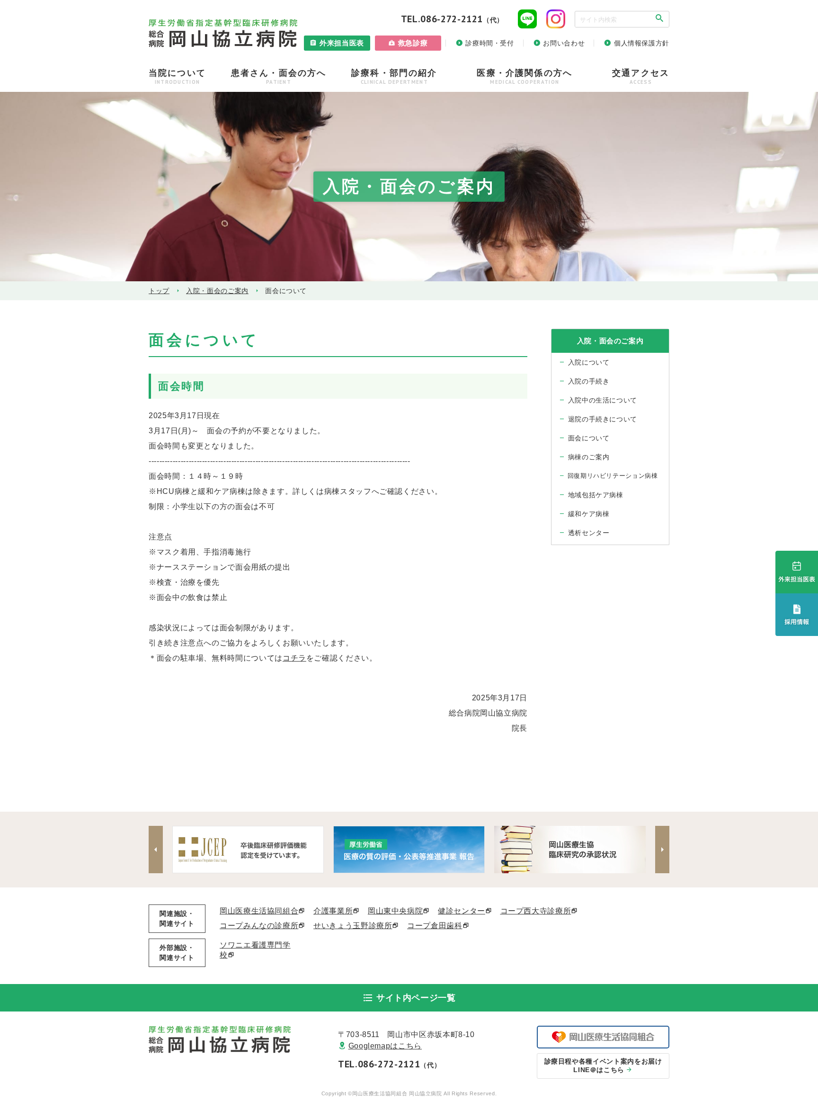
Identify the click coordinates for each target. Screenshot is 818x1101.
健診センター (461, 911)
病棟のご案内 (589, 457)
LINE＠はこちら (603, 1065)
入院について (589, 362)
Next (662, 849)
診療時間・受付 (489, 43)
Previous (156, 849)
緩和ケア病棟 (589, 514)
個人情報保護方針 (641, 43)
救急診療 (413, 43)
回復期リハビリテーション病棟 (613, 475)
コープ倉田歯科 (434, 926)
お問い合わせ (564, 43)
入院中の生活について (602, 400)
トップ (159, 290)
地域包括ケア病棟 (595, 495)
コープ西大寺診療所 (535, 911)
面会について (589, 438)
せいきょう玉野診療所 (352, 926)
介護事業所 (333, 911)
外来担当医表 (342, 43)
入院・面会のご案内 (217, 290)
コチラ (294, 658)
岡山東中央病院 (395, 911)
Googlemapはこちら (385, 1046)
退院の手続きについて (602, 419)
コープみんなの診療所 (259, 926)
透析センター (589, 533)
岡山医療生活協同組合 (259, 911)
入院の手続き (589, 381)
